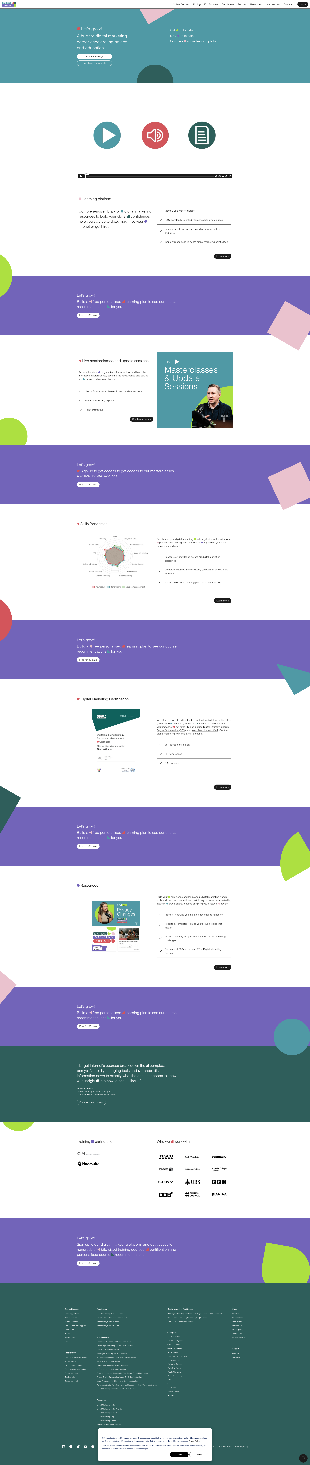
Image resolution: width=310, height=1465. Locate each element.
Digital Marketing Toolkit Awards (109, 1408)
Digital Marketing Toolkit (106, 1404)
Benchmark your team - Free (108, 1325)
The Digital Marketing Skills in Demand (112, 1353)
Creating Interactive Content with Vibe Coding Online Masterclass (122, 1373)
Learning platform (72, 1313)
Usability (170, 1395)
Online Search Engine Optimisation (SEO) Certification (188, 1317)
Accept (179, 1454)
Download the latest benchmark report (112, 1317)
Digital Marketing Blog (105, 1416)
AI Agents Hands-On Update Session (111, 1369)
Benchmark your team (73, 1365)
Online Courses (181, 4)
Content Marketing (174, 1348)
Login (303, 4)
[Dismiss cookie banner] (207, 1433)
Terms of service (238, 1337)
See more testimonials (91, 1102)
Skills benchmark (71, 1321)
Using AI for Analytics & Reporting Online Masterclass (117, 1381)
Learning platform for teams (76, 1357)
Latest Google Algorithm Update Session (112, 1365)
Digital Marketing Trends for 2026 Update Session (116, 1388)
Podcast (242, 4)
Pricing (197, 4)
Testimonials (70, 1337)
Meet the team (237, 1317)
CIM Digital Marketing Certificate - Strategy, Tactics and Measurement (194, 1313)
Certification (69, 1329)
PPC (169, 1379)
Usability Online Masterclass (108, 1349)
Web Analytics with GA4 (205, 730)
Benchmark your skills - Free (108, 1321)
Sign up (68, 1341)
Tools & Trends (173, 1391)
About (234, 1309)
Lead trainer (237, 1321)
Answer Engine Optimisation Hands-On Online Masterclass (119, 1377)
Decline (199, 1454)
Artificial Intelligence (175, 1340)
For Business (211, 4)
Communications (173, 1344)
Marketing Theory (174, 1367)
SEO (169, 1383)
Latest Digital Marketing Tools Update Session (115, 1345)
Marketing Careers (174, 1364)
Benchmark (228, 4)
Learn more (222, 256)
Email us (235, 1353)
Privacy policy (237, 1329)
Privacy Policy (194, 1441)
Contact (287, 4)
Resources (256, 4)
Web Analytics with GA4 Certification (181, 1321)
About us (235, 1313)
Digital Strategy (211, 727)
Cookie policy (237, 1333)
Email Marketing (173, 1360)
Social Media (172, 1387)
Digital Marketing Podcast (107, 1412)
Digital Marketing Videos (106, 1420)
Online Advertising (174, 1375)
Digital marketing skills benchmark (110, 1313)
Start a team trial (71, 1381)
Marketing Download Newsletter (109, 1424)
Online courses (71, 1309)
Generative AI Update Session (108, 1361)
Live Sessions (103, 1336)
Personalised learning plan (75, 1325)
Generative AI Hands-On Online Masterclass (114, 1341)
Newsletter (236, 1357)
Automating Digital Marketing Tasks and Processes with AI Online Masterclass (127, 1384)
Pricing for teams (71, 1373)
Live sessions (272, 4)
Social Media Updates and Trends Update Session (116, 1357)
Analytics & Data (173, 1336)
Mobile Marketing (174, 1371)
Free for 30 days (94, 56)
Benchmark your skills (94, 63)
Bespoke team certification (75, 1369)
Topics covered (71, 1317)
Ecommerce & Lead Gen (177, 1356)
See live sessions (141, 419)
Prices (67, 1333)
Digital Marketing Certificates (180, 1309)
